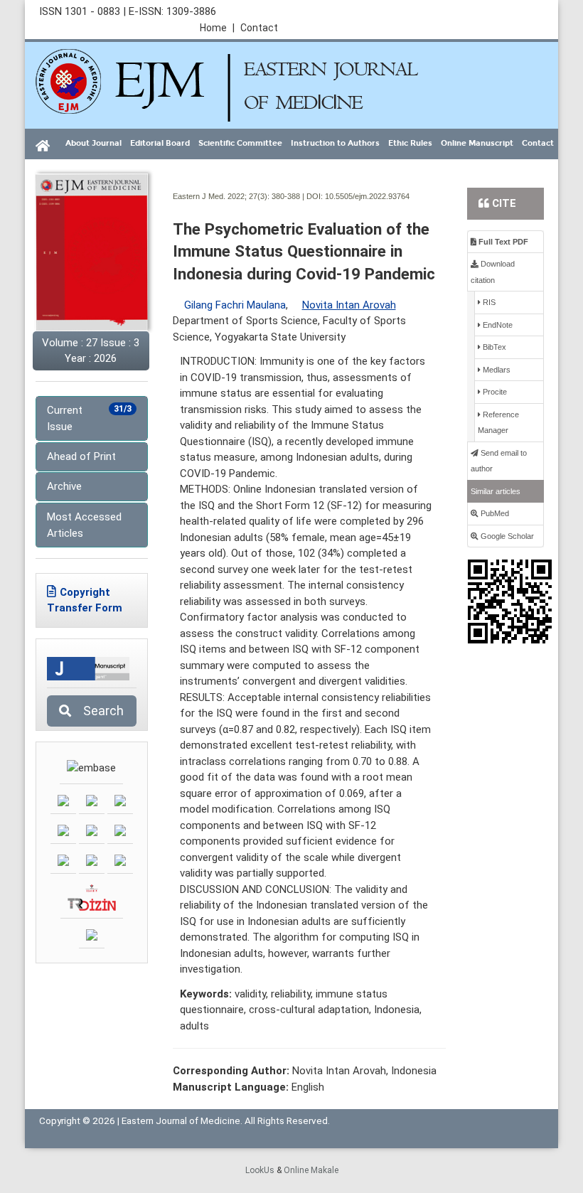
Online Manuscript (477, 143)
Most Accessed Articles (84, 525)
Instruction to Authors (335, 143)
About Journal (93, 143)
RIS (488, 302)
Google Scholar (506, 536)
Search (99, 710)
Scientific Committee (240, 143)
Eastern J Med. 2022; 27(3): (221, 196)
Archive (64, 486)
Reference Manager (498, 422)
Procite (494, 391)
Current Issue (89, 418)
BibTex (493, 347)
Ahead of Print (81, 456)
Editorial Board (160, 143)
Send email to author (499, 461)
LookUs (259, 1170)
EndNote (497, 325)
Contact (259, 27)
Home (217, 27)
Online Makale (311, 1170)
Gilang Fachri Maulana (235, 305)
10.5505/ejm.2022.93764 (367, 196)
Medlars (495, 369)
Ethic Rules (410, 143)
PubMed (493, 513)
